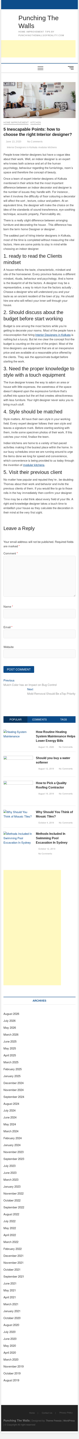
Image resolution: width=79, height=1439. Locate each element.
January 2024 (12, 1145)
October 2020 (12, 1318)
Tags (63, 719)
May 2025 (9, 1048)
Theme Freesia (54, 1420)
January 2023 (12, 1186)
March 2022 (10, 1242)
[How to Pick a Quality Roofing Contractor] (18, 783)
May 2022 (9, 1228)
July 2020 (9, 1332)
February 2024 (12, 1138)
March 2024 (10, 1131)
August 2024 (11, 1104)
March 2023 (10, 1179)
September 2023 (13, 1159)
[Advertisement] (32, 927)
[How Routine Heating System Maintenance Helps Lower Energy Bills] (18, 732)
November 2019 (13, 1366)
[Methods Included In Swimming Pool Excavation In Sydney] (18, 834)
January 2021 (12, 1311)
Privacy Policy (66, 1412)
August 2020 (11, 1325)
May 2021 (9, 1290)
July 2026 (9, 1021)
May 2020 (9, 1345)
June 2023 (9, 1173)
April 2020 (9, 1352)
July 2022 (9, 1221)
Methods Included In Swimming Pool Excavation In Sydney (51, 838)
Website (8, 647)
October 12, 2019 (46, 848)
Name (8, 606)
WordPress (69, 1420)
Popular (15, 719)
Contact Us (47, 1412)
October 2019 (12, 1373)
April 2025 (9, 1055)
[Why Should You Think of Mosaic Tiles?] (18, 812)
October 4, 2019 (46, 822)
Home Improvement (16, 122)
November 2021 (13, 1262)
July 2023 (9, 1166)
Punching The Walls (38, 22)
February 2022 (12, 1249)
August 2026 (11, 1014)
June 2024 (9, 1117)
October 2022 (12, 1200)
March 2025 (10, 1062)
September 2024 (13, 1097)
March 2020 (10, 1359)
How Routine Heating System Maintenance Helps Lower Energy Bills (55, 736)
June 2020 (9, 1339)
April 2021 (9, 1297)
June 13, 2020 (13, 141)
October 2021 (12, 1269)
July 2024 (9, 1110)
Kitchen (35, 122)
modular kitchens (47, 147)
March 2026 (10, 1034)
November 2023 (13, 1152)
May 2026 (9, 1027)
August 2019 (11, 1380)
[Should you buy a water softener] (18, 758)
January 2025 (12, 1076)
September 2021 (13, 1276)
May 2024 (9, 1124)
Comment (10, 553)
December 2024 (13, 1083)
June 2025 (9, 1041)
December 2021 (13, 1256)
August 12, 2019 (46, 768)
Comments (39, 719)
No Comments (35, 141)
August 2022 (11, 1214)
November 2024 (13, 1090)
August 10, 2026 (46, 746)
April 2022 (9, 1235)
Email (7, 627)
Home (32, 1412)
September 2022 (13, 1207)
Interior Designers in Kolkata (22, 147)
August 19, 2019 (46, 793)
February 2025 (12, 1069)
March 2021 (10, 1304)
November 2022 (13, 1193)
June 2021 (9, 1283)
